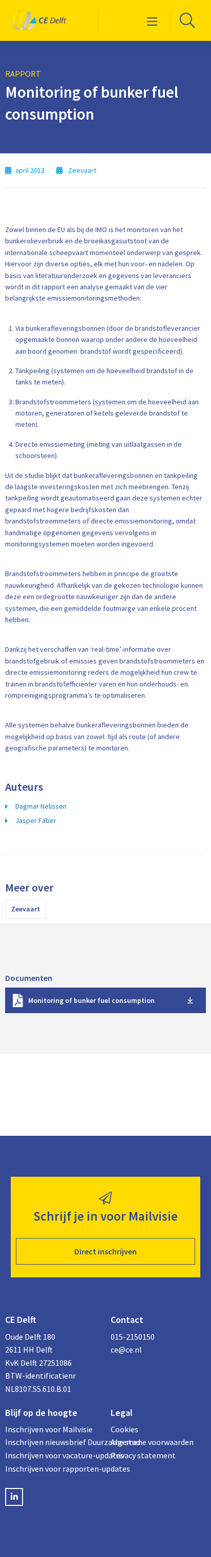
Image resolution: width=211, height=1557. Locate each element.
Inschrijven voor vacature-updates (52, 1455)
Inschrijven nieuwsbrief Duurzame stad (52, 1442)
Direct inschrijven (105, 1251)
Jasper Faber (35, 820)
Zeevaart (25, 908)
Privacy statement (143, 1455)
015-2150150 (133, 1337)
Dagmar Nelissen (41, 806)
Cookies (124, 1429)
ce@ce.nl (126, 1349)
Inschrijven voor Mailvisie (49, 1429)
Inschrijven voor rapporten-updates (52, 1468)
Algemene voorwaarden (152, 1442)
